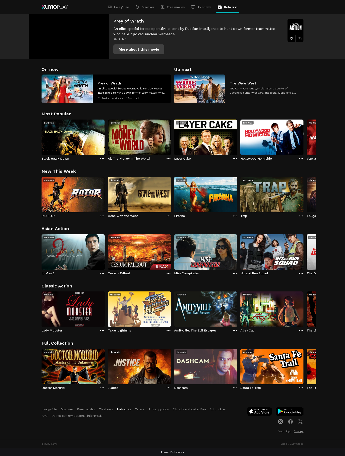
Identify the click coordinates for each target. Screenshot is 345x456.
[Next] (303, 136)
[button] (138, 49)
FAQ (45, 416)
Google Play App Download (289, 412)
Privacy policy (159, 409)
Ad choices (218, 409)
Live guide (121, 7)
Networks (231, 7)
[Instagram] (281, 422)
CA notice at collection (189, 409)
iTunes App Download (259, 412)
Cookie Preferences (172, 452)
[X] (300, 422)
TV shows (204, 7)
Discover (148, 7)
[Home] (55, 7)
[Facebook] (290, 422)
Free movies (176, 7)
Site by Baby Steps (292, 443)
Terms (140, 409)
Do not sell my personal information (78, 416)
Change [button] (298, 431)
